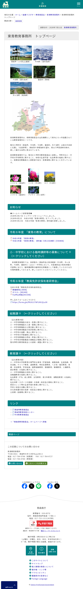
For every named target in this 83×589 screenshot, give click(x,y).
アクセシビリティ (39, 572)
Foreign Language (39, 578)
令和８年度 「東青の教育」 (24, 238)
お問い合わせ (16, 463)
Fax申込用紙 (22, 294)
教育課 (14, 353)
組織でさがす (28, 14)
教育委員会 (40, 14)
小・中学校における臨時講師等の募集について (39, 252)
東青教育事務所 (53, 14)
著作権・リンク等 (39, 569)
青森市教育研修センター (24, 412)
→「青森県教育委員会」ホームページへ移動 (28, 421)
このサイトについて (40, 560)
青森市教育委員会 (21, 409)
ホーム (18, 14)
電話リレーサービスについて (50, 531)
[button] (9, 585)
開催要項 (20, 289)
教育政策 (18, 21)
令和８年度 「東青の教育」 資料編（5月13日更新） (38, 241)
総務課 (14, 313)
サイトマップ (37, 563)
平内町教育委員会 (21, 414)
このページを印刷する (37, 463)
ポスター (20, 292)
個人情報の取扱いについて (42, 566)
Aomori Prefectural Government (42, 585)
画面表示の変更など (40, 575)
